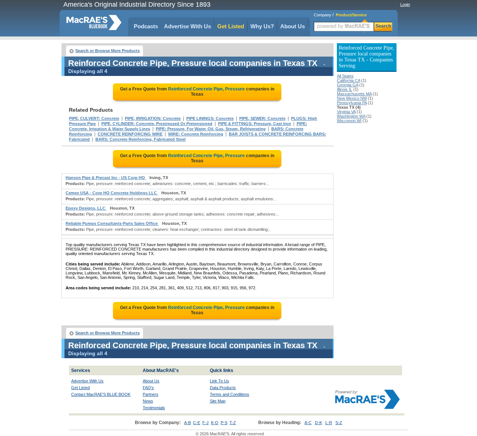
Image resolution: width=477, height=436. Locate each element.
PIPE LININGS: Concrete (210, 118)
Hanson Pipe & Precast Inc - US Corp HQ (106, 177)
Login (405, 4)
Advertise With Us (187, 26)
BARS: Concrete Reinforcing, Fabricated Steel (140, 139)
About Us (292, 26)
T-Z (233, 422)
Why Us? (262, 26)
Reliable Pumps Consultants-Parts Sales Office (112, 223)
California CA (348, 80)
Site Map (217, 401)
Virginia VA (346, 111)
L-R (328, 422)
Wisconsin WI (349, 120)
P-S (224, 422)
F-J (205, 422)
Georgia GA (347, 85)
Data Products (223, 387)
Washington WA (351, 116)
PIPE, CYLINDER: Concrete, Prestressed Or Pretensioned (156, 123)
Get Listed (230, 26)
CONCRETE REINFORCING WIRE (130, 134)
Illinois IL (344, 89)
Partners (150, 394)
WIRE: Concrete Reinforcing (195, 134)
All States (345, 76)
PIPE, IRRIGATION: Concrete (153, 118)
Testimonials (154, 407)
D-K (318, 422)
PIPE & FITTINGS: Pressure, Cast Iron (254, 123)
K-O (214, 422)
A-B (187, 422)
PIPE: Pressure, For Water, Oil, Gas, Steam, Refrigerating (211, 129)
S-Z (338, 422)
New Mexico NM (352, 98)
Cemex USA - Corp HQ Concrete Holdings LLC (112, 193)
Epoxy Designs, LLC (86, 208)
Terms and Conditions (229, 394)
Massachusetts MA (354, 94)
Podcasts (146, 26)
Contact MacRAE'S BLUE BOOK (100, 394)
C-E (196, 422)
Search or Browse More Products (107, 50)
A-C (308, 422)
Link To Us (219, 381)
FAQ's (148, 387)
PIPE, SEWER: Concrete (262, 118)
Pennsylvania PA (352, 103)
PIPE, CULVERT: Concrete (94, 118)
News (148, 401)
